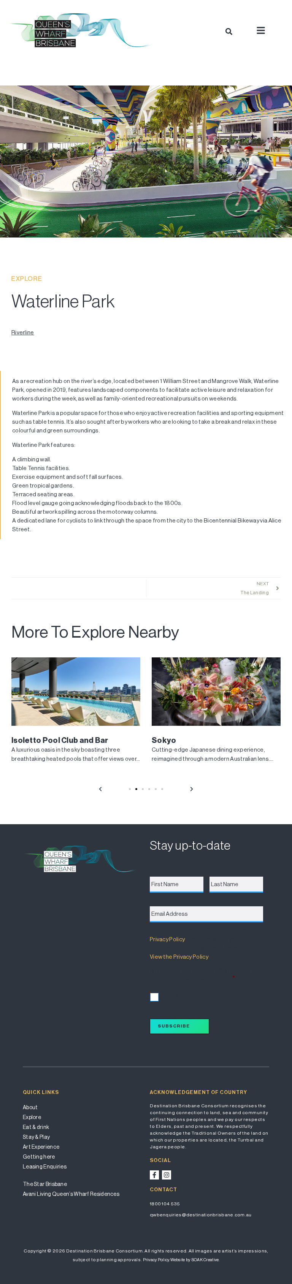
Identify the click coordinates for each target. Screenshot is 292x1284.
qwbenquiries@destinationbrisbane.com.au (201, 1215)
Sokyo (164, 740)
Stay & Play (36, 1137)
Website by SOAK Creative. (194, 1259)
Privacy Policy (167, 939)
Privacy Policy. (156, 1259)
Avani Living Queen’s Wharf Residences (71, 1194)
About (30, 1107)
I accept (169, 996)
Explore (32, 1117)
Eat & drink (36, 1127)
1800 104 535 (165, 1203)
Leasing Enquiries (45, 1167)
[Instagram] (166, 1175)
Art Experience (41, 1147)
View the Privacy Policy (179, 956)
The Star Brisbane (45, 1184)
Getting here (39, 1157)
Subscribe (174, 1026)
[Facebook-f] (154, 1175)
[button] (228, 31)
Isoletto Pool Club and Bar (59, 740)
